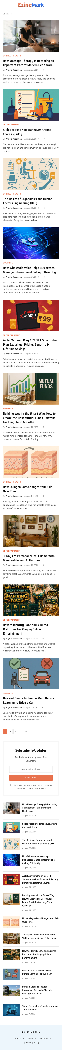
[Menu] (5, 5)
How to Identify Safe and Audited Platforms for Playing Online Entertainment (25, 629)
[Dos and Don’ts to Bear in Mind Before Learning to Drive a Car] (31, 673)
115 (26, 731)
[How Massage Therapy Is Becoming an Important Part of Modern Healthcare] (31, 36)
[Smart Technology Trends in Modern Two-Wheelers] (11, 1010)
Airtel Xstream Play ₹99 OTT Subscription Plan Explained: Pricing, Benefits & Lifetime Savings (30, 344)
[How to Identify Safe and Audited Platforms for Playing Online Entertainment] (31, 600)
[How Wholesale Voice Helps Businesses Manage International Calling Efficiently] (31, 243)
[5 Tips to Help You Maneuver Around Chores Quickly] (31, 105)
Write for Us (45, 1038)
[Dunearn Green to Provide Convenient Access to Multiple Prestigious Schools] (11, 990)
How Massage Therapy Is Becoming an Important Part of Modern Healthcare (28, 63)
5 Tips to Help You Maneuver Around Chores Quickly (27, 132)
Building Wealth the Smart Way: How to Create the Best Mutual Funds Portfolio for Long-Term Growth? (29, 418)
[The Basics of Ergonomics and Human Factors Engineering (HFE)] (31, 174)
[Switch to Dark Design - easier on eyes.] (53, 5)
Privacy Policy (29, 788)
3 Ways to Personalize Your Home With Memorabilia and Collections (29, 558)
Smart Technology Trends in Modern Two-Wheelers (40, 1007)
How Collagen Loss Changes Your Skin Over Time (27, 489)
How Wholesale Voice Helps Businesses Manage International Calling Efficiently (29, 270)
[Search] (57, 5)
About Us (32, 1038)
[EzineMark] (31, 5)
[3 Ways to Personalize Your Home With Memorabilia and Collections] (31, 531)
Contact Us (19, 1038)
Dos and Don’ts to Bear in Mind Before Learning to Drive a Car (28, 700)
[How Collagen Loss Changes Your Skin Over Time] (31, 462)
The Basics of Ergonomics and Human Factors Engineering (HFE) (27, 201)
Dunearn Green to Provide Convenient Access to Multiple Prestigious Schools (37, 990)
